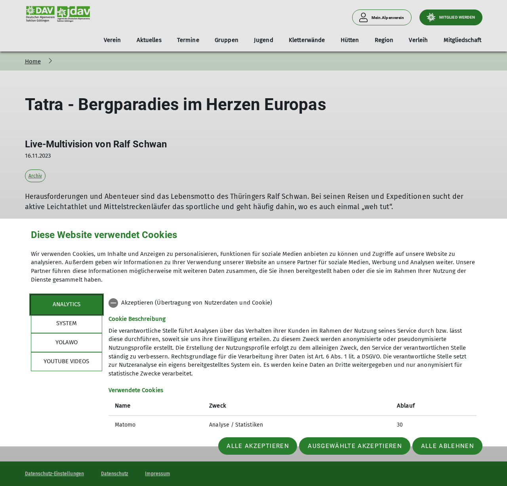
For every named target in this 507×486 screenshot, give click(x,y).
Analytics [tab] (66, 304)
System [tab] (66, 323)
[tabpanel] (293, 365)
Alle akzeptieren (258, 446)
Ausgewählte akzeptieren (355, 446)
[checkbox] (293, 303)
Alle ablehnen (447, 446)
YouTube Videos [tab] (66, 361)
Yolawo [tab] (66, 342)
